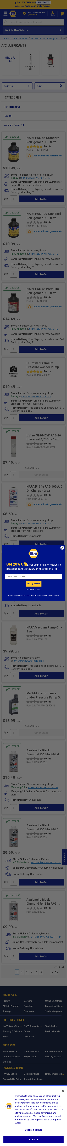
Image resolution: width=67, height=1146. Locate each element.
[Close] (63, 1091)
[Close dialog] (62, 547)
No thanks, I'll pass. (33, 590)
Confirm (33, 1139)
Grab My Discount (33, 584)
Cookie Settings (33, 1130)
